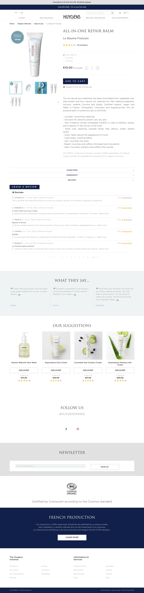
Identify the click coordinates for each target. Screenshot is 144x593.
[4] (72, 45)
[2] (67, 45)
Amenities (110, 566)
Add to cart (75, 81)
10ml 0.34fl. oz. (71, 55)
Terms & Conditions (128, 590)
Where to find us (80, 566)
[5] (74, 45)
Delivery (109, 570)
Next (95, 257)
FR (16, 13)
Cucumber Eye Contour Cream (88, 363)
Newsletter (46, 574)
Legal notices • (116, 590)
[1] (64, 45)
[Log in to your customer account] (120, 13)
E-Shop (22, 18)
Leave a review (24, 187)
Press (76, 578)
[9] (124, 380)
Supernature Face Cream (56, 363)
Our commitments (120, 18)
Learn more (71, 537)
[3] (69, 45)
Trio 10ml (69, 61)
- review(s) (82, 45)
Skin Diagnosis (46, 18)
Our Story (45, 570)
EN (22, 13)
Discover (24, 370)
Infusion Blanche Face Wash (24, 363)
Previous (50, 257)
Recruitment (78, 570)
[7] (25, 380)
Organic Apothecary (95, 18)
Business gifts (79, 574)
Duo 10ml (69, 58)
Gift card (13, 578)
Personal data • (106, 590)
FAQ (107, 578)
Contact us (14, 566)
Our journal (14, 570)
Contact (109, 574)
